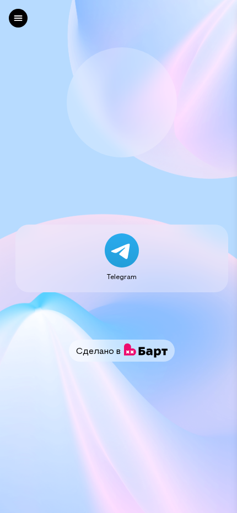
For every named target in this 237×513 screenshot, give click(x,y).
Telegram (122, 276)
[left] (18, 18)
